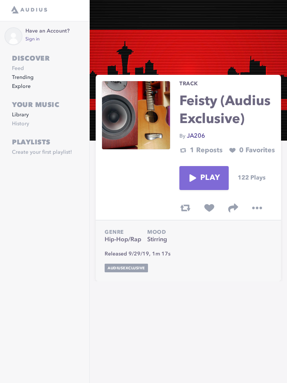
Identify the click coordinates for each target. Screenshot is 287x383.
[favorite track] (209, 208)
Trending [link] (23, 77)
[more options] (257, 208)
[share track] (233, 208)
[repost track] (185, 208)
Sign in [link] (32, 39)
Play (210, 178)
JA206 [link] (196, 136)
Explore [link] (21, 86)
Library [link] (20, 114)
